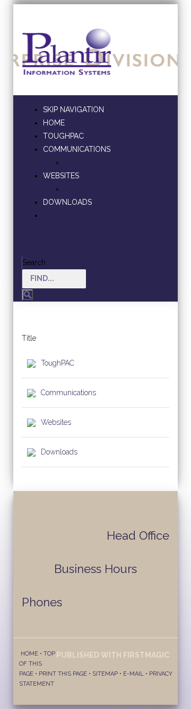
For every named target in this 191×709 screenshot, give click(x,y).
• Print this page (60, 673)
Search (34, 262)
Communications (76, 149)
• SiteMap (102, 673)
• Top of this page (37, 663)
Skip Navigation (73, 109)
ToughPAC (63, 136)
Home (54, 123)
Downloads (67, 202)
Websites (61, 175)
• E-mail (131, 673)
